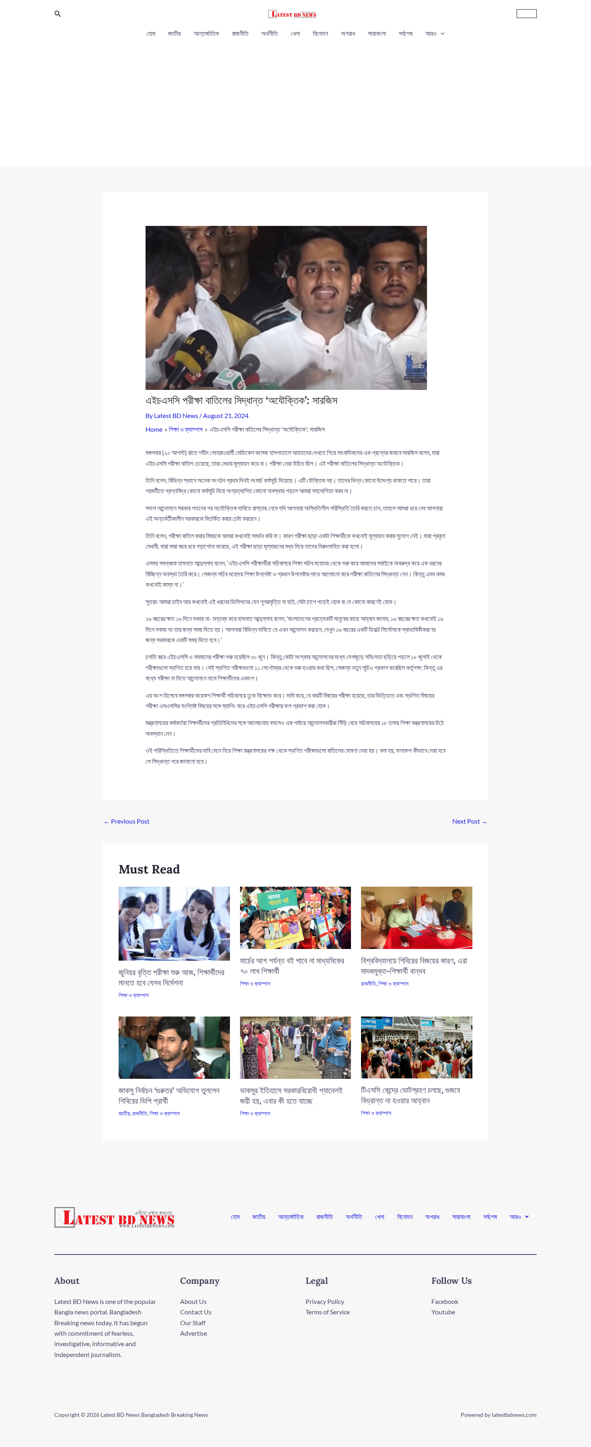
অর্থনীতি (269, 33)
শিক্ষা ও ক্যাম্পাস (134, 995)
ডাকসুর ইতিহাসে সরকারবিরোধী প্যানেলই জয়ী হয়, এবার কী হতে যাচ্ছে (291, 1095)
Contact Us (195, 1312)
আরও (431, 33)
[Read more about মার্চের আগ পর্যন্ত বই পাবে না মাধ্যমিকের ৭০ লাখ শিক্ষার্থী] (295, 917)
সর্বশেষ (405, 33)
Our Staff (192, 1322)
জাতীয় (174, 33)
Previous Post (126, 821)
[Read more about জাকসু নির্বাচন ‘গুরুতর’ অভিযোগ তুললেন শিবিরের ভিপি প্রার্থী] (174, 1046)
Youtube (443, 1312)
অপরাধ (348, 33)
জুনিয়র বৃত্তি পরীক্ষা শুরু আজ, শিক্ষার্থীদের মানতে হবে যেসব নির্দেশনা (171, 977)
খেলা (295, 33)
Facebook (444, 1301)
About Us (193, 1301)
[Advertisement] (295, 99)
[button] (58, 14)
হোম (150, 33)
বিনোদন (320, 33)
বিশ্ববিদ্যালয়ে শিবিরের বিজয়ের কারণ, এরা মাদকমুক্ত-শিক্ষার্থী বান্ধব (414, 965)
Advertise (193, 1333)
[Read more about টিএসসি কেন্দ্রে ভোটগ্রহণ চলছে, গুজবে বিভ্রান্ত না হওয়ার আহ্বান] (416, 1046)
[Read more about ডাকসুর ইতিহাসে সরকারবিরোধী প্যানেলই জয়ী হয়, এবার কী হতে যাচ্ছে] (295, 1047)
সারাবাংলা (377, 33)
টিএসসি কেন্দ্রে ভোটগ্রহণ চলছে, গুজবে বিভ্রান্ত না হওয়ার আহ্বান (410, 1095)
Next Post (470, 821)
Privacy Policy (325, 1301)
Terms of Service (328, 1312)
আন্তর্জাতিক (206, 33)
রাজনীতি (240, 33)
